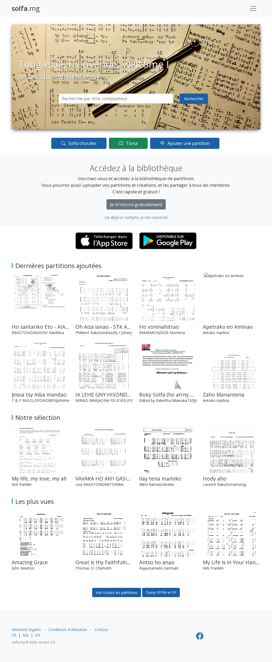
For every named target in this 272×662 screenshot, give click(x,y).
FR (14, 635)
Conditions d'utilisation (67, 629)
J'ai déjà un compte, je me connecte (136, 217)
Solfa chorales (81, 143)
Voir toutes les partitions (117, 592)
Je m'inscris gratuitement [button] (136, 204)
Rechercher (193, 98)
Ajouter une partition (188, 143)
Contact (101, 629)
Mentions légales (26, 629)
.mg (26, 8)
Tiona (131, 143)
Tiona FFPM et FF (161, 592)
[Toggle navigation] (253, 8)
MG (26, 635)
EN (37, 635)
